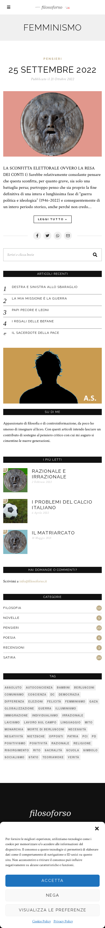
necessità (77, 729)
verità (73, 757)
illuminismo (65, 708)
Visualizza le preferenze (52, 910)
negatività (14, 736)
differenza (14, 701)
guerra (44, 708)
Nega (52, 895)
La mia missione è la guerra (39, 298)
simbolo (90, 750)
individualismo (45, 715)
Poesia (9, 637)
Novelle (11, 618)
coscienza (37, 694)
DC (52, 694)
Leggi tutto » (52, 219)
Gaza (93, 701)
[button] (97, 828)
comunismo (14, 694)
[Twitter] (47, 236)
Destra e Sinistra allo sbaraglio (45, 287)
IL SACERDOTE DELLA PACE (35, 333)
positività (38, 743)
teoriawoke (53, 757)
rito (37, 750)
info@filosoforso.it (33, 581)
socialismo (14, 757)
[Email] (68, 236)
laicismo (12, 722)
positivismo (15, 743)
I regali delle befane (33, 321)
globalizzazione (19, 708)
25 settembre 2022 (53, 70)
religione (82, 743)
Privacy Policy (63, 921)
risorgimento (17, 750)
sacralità (53, 750)
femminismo (75, 701)
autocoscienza (39, 687)
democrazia (69, 694)
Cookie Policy (41, 921)
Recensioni (13, 647)
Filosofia (12, 608)
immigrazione (16, 715)
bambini (63, 687)
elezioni (35, 701)
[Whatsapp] (58, 236)
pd (94, 736)
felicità (54, 701)
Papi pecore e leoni (30, 310)
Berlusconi (84, 687)
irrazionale (72, 715)
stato (33, 757)
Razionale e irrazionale (49, 473)
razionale (60, 743)
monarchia (14, 729)
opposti (56, 736)
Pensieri (52, 59)
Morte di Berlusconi (45, 729)
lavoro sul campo (40, 722)
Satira (9, 657)
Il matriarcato (53, 532)
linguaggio (71, 722)
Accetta (52, 880)
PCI (85, 736)
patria (72, 736)
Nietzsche (36, 736)
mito (89, 722)
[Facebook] (37, 236)
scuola (72, 750)
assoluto (13, 687)
